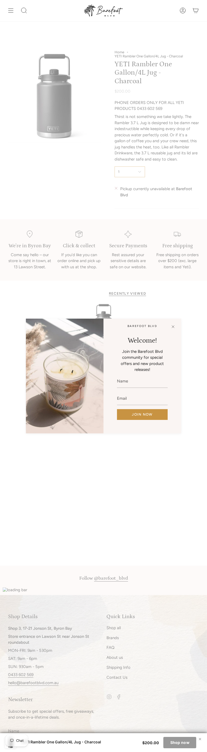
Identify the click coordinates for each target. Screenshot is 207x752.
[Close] (173, 326)
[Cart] (195, 10)
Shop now (179, 742)
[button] (24, 10)
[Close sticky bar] (200, 739)
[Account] (183, 10)
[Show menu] (11, 10)
